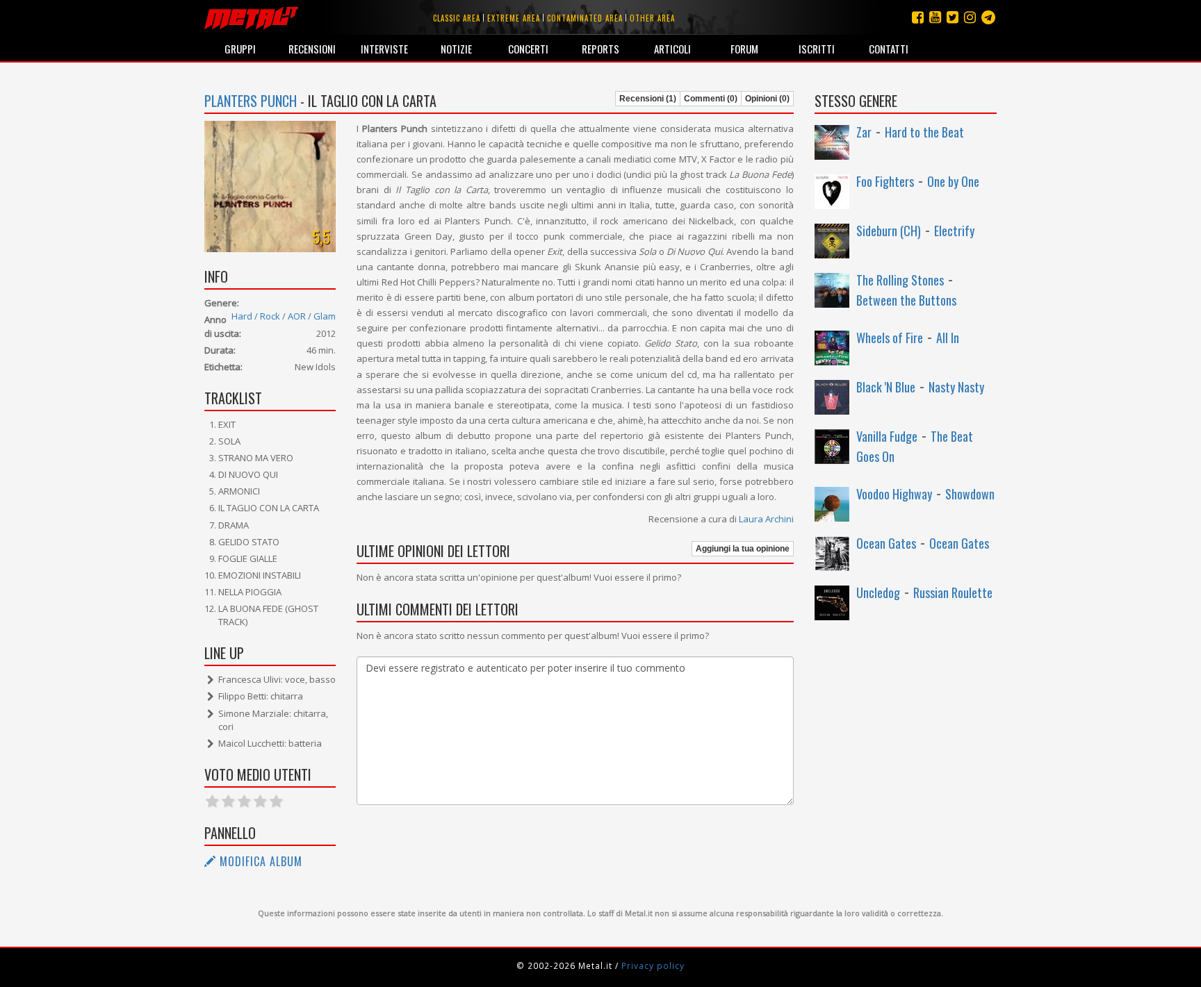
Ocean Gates (886, 543)
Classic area (456, 18)
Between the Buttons (906, 300)
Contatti (888, 48)
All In (947, 338)
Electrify (954, 231)
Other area (652, 18)
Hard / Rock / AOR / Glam (283, 316)
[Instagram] (988, 17)
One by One (953, 181)
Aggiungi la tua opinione (743, 549)
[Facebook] (918, 17)
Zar (864, 132)
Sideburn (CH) (888, 231)
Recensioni (312, 48)
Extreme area (513, 18)
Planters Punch (250, 100)
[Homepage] (251, 17)
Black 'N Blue (885, 387)
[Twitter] (952, 17)
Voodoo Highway (894, 494)
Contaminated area (585, 18)
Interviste (384, 48)
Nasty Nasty (956, 387)
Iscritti (817, 48)
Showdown (970, 494)
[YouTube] (935, 17)
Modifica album (259, 861)
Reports (600, 48)
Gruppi (240, 48)
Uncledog (878, 592)
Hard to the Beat (924, 132)
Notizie (456, 48)
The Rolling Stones (900, 280)
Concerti (528, 48)
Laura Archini (766, 519)
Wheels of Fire (889, 338)
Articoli (672, 48)
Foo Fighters (885, 181)
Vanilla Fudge (886, 436)
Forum (744, 48)
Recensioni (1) (647, 98)
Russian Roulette (952, 592)
